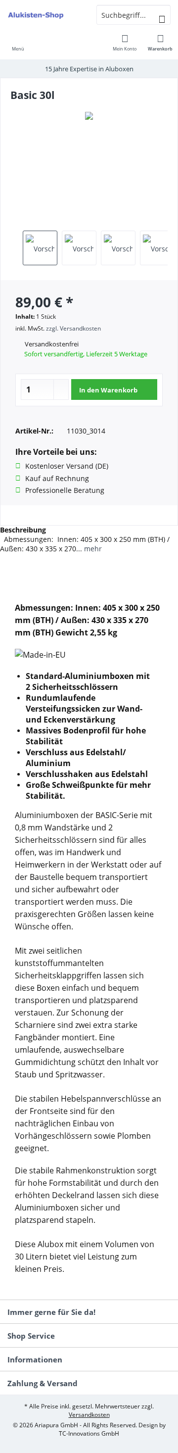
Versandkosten (89, 1414)
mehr (92, 548)
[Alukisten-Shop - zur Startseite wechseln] (44, 15)
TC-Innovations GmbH (89, 1433)
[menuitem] (18, 42)
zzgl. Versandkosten (73, 328)
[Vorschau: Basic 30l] (40, 248)
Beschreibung (23, 529)
